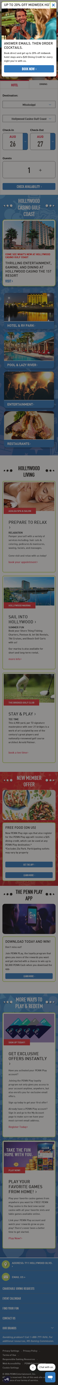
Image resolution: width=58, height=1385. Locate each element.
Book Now (28, 68)
